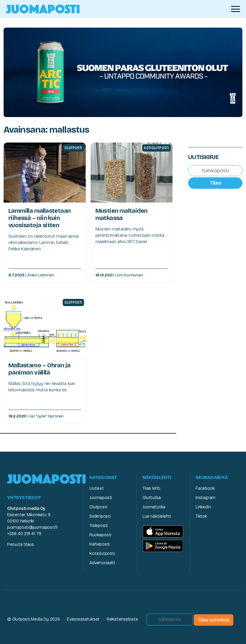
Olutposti (98, 507)
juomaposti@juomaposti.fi (32, 527)
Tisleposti (98, 525)
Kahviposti (99, 544)
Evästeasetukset (83, 619)
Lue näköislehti (156, 516)
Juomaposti (100, 497)
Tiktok (201, 516)
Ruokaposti (100, 534)
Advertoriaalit (102, 562)
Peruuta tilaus (20, 544)
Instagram (205, 497)
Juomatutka (153, 507)
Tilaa (215, 183)
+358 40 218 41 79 (24, 533)
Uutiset (96, 488)
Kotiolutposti (102, 553)
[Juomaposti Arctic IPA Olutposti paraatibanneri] (123, 72)
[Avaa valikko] (235, 9)
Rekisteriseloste (122, 619)
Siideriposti (99, 516)
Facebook (205, 488)
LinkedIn (203, 507)
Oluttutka (151, 497)
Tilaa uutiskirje (214, 620)
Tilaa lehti (151, 488)
